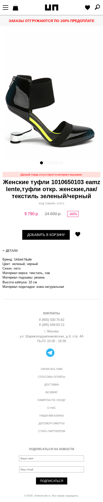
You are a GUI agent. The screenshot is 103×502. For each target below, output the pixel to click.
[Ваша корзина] (16, 8)
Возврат (52, 392)
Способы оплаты (51, 376)
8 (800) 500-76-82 (51, 320)
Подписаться (51, 481)
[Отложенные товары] (87, 8)
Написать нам (51, 368)
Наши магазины (52, 415)
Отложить (78, 234)
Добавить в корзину (46, 235)
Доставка (51, 384)
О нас (51, 407)
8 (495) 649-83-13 (51, 325)
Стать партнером (51, 431)
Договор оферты (51, 423)
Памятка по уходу (52, 400)
